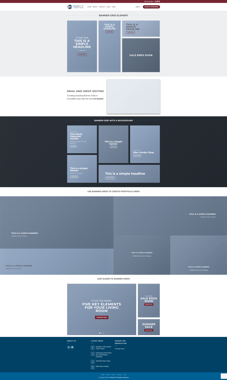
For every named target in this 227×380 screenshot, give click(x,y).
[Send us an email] (155, 1)
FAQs (113, 7)
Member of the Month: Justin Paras (103, 348)
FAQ (125, 374)
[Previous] (70, 309)
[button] (149, 1)
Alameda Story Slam (103, 361)
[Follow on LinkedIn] (157, 1)
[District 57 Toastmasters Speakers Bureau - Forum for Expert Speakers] (76, 7)
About (95, 7)
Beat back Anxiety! (102, 366)
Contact (102, 7)
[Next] (132, 309)
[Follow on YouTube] (159, 1)
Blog (108, 7)
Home (89, 7)
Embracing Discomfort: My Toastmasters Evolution (104, 354)
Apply (138, 7)
